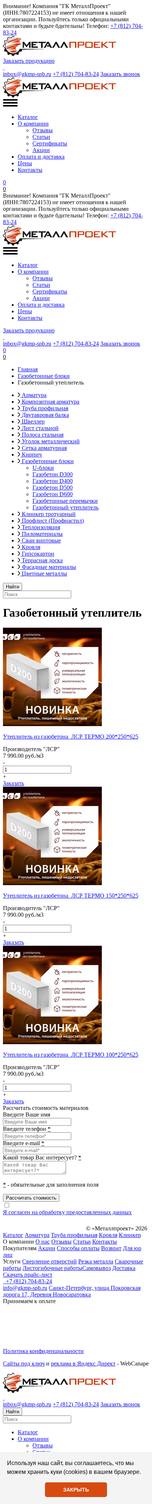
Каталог (28, 117)
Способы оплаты (78, 1248)
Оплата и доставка (41, 157)
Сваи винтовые (40, 540)
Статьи (41, 137)
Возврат (111, 1248)
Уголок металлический (50, 441)
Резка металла (95, 1261)
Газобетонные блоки (47, 461)
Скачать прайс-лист (27, 1275)
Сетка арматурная (43, 448)
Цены (25, 163)
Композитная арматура (49, 401)
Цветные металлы (43, 573)
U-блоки (43, 468)
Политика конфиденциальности (43, 1351)
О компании (33, 123)
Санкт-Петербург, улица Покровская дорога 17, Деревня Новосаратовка (72, 1291)
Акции (41, 150)
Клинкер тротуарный (48, 514)
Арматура (33, 395)
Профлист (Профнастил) (52, 520)
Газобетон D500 (52, 487)
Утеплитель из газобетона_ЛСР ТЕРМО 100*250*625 (70, 1055)
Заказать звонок (120, 74)
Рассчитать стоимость (31, 1198)
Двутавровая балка (44, 415)
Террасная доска (41, 560)
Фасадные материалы (48, 567)
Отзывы (42, 130)
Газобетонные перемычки (65, 501)
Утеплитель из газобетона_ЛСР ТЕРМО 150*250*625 (70, 895)
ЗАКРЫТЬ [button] (76, 1490)
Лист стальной (39, 428)
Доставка (123, 1268)
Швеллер (32, 421)
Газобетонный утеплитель (65, 507)
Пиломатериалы (41, 534)
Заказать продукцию (29, 61)
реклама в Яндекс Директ (83, 1363)
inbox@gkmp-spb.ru (27, 74)
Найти (12, 586)
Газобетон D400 (52, 481)
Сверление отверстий (49, 1261)
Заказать (13, 783)
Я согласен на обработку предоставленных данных (67, 1212)
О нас (42, 1241)
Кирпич (31, 454)
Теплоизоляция (40, 527)
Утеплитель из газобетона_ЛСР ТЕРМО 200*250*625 (70, 736)
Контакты (30, 170)
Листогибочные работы (52, 1268)
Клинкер (130, 1235)
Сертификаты (49, 143)
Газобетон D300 (52, 474)
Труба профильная (44, 408)
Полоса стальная (41, 435)
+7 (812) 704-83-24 (76, 74)
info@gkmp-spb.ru (25, 1288)
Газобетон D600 (52, 494)
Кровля (30, 547)
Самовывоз (96, 1268)
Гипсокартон (37, 554)
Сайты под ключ (24, 1363)
